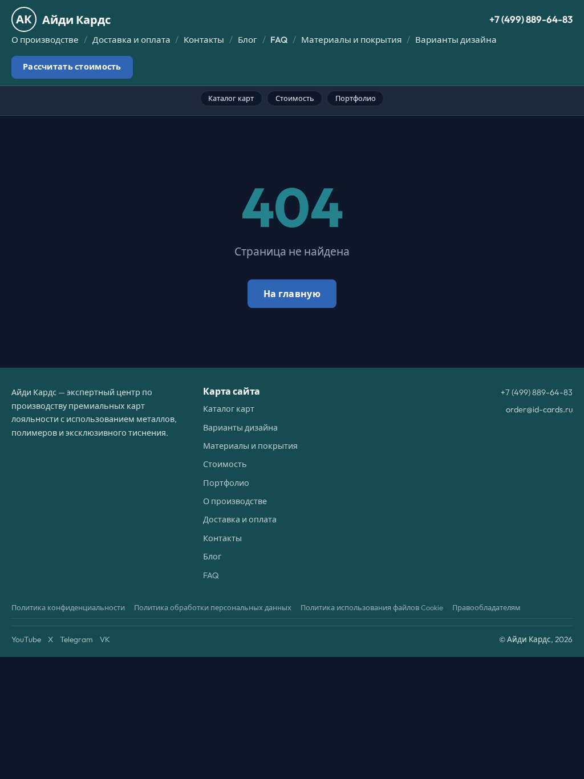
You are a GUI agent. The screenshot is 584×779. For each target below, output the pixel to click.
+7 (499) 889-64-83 (531, 19)
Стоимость (294, 98)
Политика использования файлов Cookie (372, 607)
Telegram (76, 639)
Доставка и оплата (131, 39)
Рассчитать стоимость (72, 67)
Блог (247, 39)
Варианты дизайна (456, 39)
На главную (292, 293)
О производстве (45, 39)
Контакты (204, 39)
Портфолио (355, 98)
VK (105, 639)
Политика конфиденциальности (68, 607)
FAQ (278, 39)
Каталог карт (231, 98)
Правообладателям (486, 607)
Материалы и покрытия (351, 39)
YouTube (26, 639)
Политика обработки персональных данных (212, 607)
